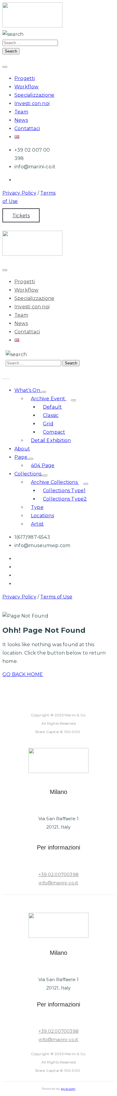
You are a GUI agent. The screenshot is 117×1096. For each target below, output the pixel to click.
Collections (28, 474)
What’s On (27, 390)
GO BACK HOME (22, 674)
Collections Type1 (64, 490)
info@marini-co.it (58, 883)
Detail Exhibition (51, 440)
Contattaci (27, 128)
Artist (37, 524)
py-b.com (68, 1089)
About (22, 449)
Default (52, 407)
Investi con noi (32, 103)
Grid (48, 424)
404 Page (43, 465)
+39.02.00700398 (58, 874)
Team (21, 112)
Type (37, 507)
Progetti (24, 78)
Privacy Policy (19, 193)
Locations (42, 515)
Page (21, 457)
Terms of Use (56, 597)
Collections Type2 (65, 499)
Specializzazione (34, 95)
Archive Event (49, 398)
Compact (54, 432)
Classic (50, 415)
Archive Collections (55, 482)
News (21, 120)
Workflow (26, 87)
